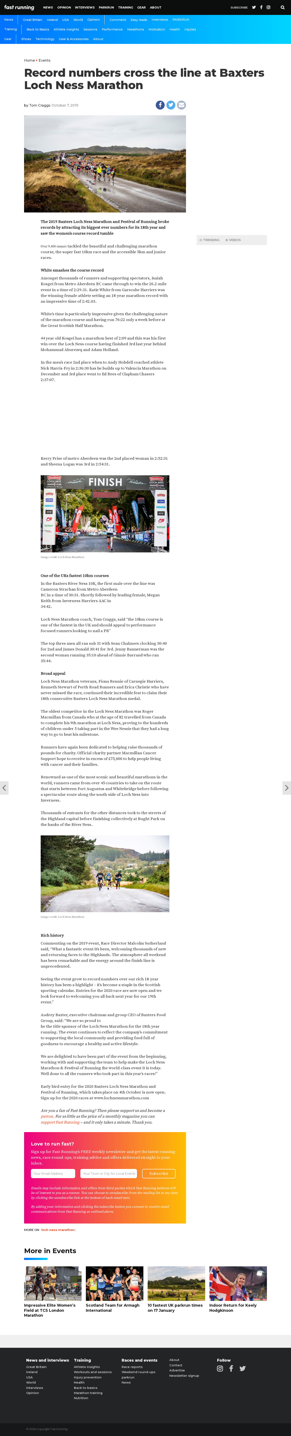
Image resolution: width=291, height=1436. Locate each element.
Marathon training (88, 1392)
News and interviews (47, 1360)
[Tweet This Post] (170, 105)
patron (47, 1116)
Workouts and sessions (93, 1372)
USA (65, 20)
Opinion (64, 7)
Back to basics (85, 1387)
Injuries (190, 29)
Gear (141, 7)
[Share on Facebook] (160, 105)
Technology (45, 39)
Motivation (156, 29)
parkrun (128, 1377)
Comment (118, 20)
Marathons (135, 29)
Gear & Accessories (74, 39)
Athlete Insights (66, 29)
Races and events (139, 1360)
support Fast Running (60, 1122)
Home (29, 60)
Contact (175, 1365)
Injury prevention (88, 1377)
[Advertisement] (105, 419)
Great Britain (32, 20)
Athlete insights (87, 1366)
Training (125, 7)
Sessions (90, 29)
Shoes (26, 39)
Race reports (132, 1366)
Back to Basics (38, 29)
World (78, 20)
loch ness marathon (58, 1230)
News (48, 7)
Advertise (177, 1370)
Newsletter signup (184, 1375)
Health (175, 29)
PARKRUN (106, 7)
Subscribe (239, 7)
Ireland (52, 20)
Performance (112, 29)
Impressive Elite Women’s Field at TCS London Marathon (49, 1310)
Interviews (85, 7)
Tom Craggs (39, 105)
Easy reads (139, 20)
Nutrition (81, 1398)
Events (44, 60)
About (155, 7)
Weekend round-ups (138, 1372)
